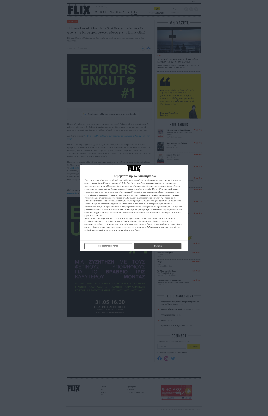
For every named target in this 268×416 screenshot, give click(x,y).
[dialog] (134, 208)
